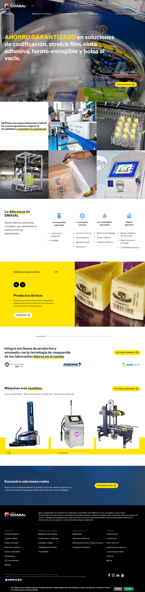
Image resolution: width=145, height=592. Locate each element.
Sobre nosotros (112, 543)
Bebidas (8, 565)
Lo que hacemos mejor (68, 14)
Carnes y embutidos (12, 552)
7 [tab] (96, 336)
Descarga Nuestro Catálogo (126, 14)
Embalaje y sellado (46, 543)
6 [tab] (87, 336)
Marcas (109, 560)
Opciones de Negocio (80, 538)
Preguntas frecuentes (81, 547)
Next (21, 283)
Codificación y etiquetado (49, 538)
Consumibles (44, 552)
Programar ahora (105, 485)
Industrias (8, 14)
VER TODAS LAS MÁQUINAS (124, 389)
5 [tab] (77, 336)
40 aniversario (112, 534)
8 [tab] (105, 336)
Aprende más (21, 315)
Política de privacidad (51, 574)
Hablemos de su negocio (116, 547)
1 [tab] (41, 336)
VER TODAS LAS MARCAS (125, 352)
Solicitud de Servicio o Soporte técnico (87, 543)
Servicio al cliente (83, 233)
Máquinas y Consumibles (41, 14)
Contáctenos (93, 14)
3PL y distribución (12, 560)
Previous (15, 283)
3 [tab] (59, 336)
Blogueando (77, 534)
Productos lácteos (12, 534)
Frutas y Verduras (11, 543)
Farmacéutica (10, 556)
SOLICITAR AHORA (124, 84)
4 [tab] (68, 336)
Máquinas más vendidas (48, 534)
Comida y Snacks (11, 538)
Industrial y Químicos (13, 547)
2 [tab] (50, 336)
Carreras (109, 556)
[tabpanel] (72, 294)
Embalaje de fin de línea (48, 547)
